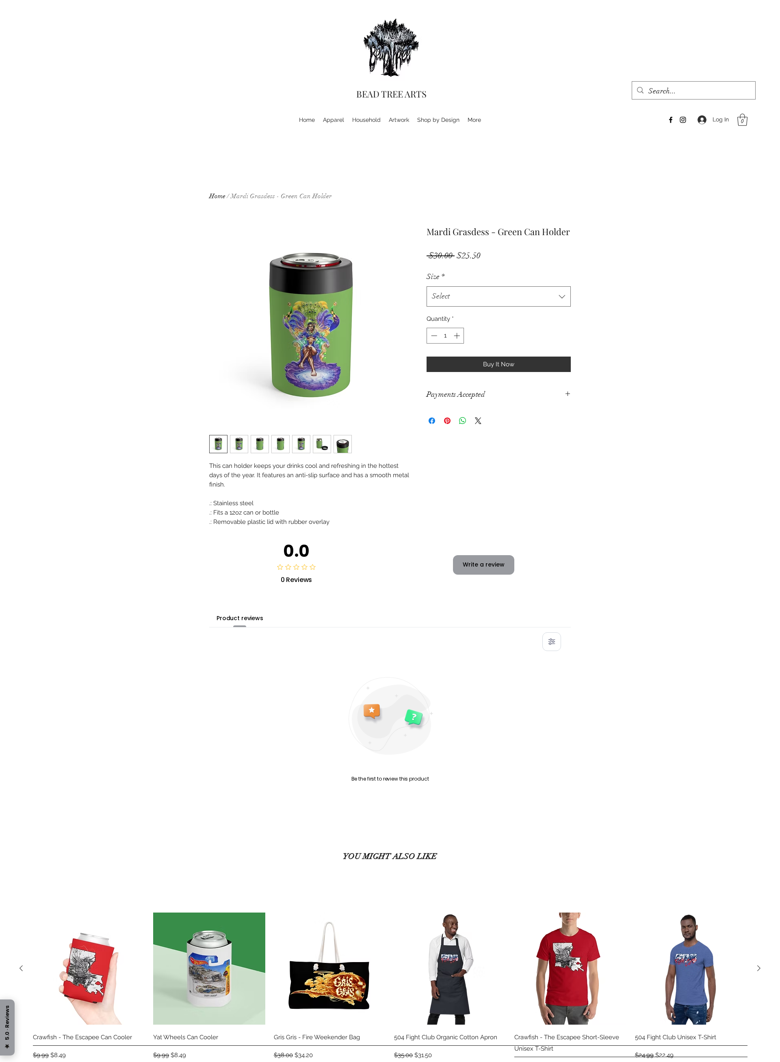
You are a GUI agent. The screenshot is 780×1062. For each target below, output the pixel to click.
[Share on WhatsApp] (463, 421)
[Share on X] (478, 421)
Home (217, 196)
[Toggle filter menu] (551, 641)
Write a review (484, 564)
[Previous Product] (21, 968)
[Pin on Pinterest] (447, 421)
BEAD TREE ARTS (391, 94)
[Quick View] (89, 969)
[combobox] (499, 296)
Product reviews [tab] (240, 618)
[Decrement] (433, 335)
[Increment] (457, 335)
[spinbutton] (445, 335)
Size (435, 276)
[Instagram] (683, 120)
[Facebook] (671, 120)
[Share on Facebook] (432, 421)
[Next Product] (759, 968)
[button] (742, 120)
